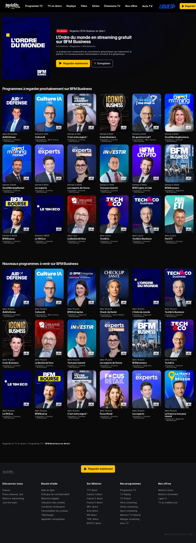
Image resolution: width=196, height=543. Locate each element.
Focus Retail (106, 413)
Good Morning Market (13, 188)
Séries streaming (129, 506)
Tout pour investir (109, 188)
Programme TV (128, 490)
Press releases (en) (12, 494)
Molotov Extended (168, 494)
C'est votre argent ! (77, 137)
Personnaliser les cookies (54, 510)
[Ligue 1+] (167, 6)
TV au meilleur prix (167, 502)
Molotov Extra (165, 490)
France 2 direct (94, 494)
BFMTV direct (94, 523)
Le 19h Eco (40, 238)
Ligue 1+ (162, 498)
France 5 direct (95, 502)
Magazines (75, 46)
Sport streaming (128, 510)
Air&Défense (9, 137)
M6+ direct (92, 506)
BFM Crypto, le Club (142, 188)
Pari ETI (168, 238)
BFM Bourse (8, 238)
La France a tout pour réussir (175, 415)
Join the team (9, 502)
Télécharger (47, 514)
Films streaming (128, 502)
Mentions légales (50, 498)
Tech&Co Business (142, 238)
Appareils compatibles (53, 519)
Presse (6, 490)
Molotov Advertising (13, 498)
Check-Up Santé (108, 312)
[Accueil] (12, 6)
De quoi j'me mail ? (141, 137)
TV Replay (125, 494)
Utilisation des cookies (53, 502)
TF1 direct (92, 490)
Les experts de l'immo (78, 188)
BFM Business (172, 188)
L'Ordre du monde (141, 312)
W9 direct (92, 514)
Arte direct (92, 510)
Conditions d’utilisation (53, 506)
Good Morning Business (177, 137)
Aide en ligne (48, 490)
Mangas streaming (129, 519)
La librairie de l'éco (76, 238)
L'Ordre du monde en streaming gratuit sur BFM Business (94, 39)
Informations (62, 46)
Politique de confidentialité (55, 494)
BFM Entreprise (75, 312)
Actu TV (124, 523)
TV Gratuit (125, 498)
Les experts (41, 188)
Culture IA (40, 137)
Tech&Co (104, 238)
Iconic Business (108, 137)
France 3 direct (95, 498)
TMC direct (93, 519)
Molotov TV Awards (130, 514)
